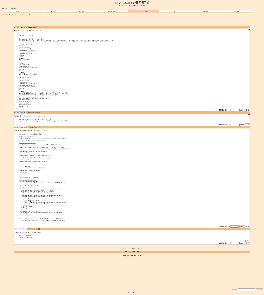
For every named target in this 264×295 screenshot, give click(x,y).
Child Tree (132, 293)
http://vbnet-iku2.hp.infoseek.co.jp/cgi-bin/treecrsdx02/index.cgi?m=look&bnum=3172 (43, 121)
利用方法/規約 (112, 11)
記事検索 (205, 11)
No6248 (21, 136)
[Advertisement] (132, 21)
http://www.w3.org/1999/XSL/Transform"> (56, 182)
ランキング (174, 11)
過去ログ (236, 11)
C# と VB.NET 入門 (50, 11)
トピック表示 (144, 11)
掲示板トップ (20, 11)
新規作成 (81, 11)
